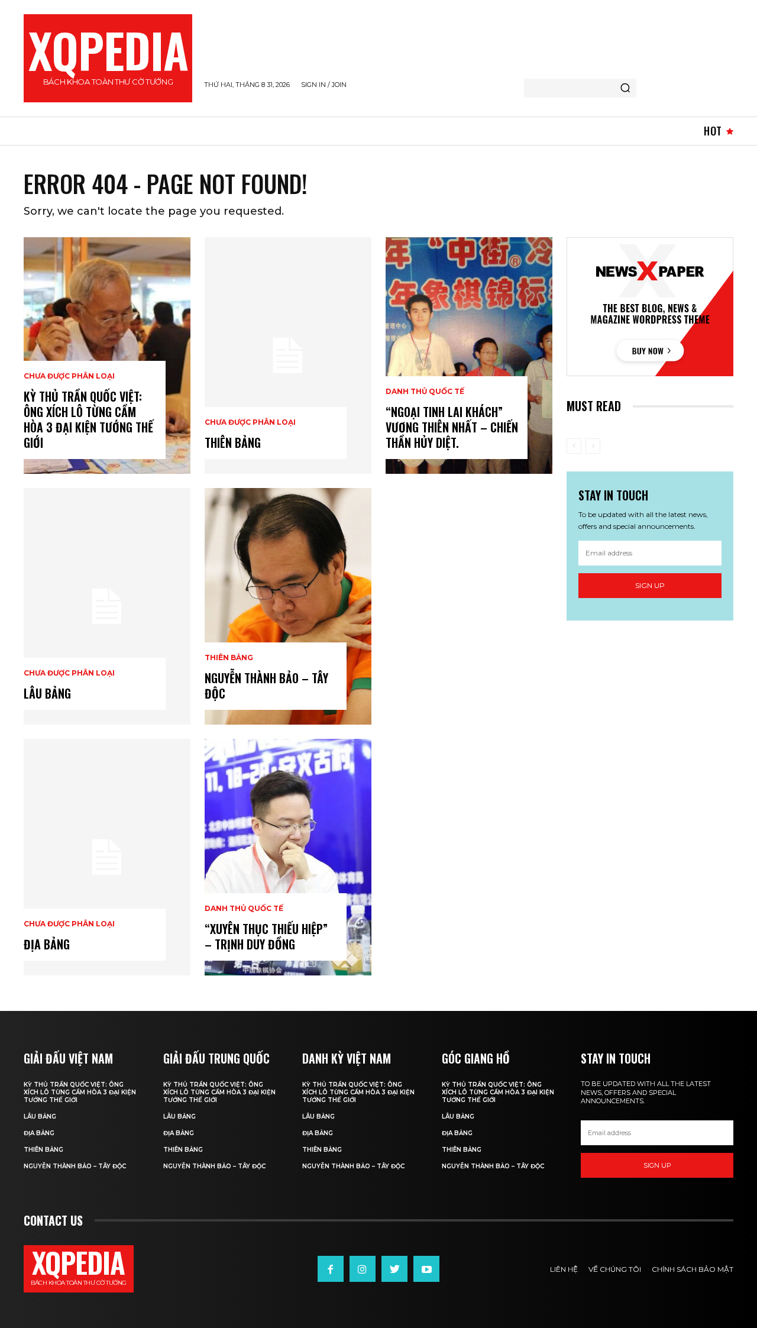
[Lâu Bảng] (107, 606)
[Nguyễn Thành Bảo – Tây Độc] (288, 606)
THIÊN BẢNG (233, 442)
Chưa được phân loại (69, 376)
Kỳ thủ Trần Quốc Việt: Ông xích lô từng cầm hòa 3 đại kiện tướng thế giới (88, 419)
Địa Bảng (47, 944)
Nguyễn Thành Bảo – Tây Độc (266, 685)
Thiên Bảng (229, 657)
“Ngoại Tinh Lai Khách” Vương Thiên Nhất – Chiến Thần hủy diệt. (452, 427)
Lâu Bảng (47, 693)
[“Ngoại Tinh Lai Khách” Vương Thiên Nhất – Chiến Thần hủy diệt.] (469, 355)
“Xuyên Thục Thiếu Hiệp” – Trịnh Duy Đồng (266, 936)
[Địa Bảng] (107, 857)
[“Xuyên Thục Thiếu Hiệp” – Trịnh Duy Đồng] (288, 857)
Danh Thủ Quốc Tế (244, 908)
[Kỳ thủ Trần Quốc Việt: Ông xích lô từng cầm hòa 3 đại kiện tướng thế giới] (107, 355)
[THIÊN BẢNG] (288, 355)
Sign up (650, 585)
